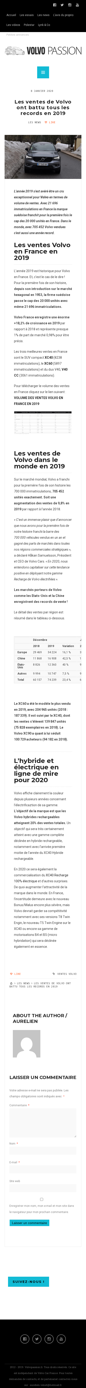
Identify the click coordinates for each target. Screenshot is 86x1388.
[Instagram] (49, 1339)
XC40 (49, 357)
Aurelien (25, 1021)
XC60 (48, 363)
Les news (43, 15)
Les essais (27, 15)
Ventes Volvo (67, 973)
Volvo (44, 197)
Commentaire (19, 1105)
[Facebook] (24, 1339)
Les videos (13, 25)
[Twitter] (37, 1339)
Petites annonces (17, 34)
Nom (13, 1143)
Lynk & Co (44, 25)
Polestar (29, 25)
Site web (14, 1181)
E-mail (14, 1162)
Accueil (11, 15)
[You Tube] (61, 1339)
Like (51, 122)
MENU (43, 72)
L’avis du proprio (63, 15)
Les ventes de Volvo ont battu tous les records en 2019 (43, 107)
